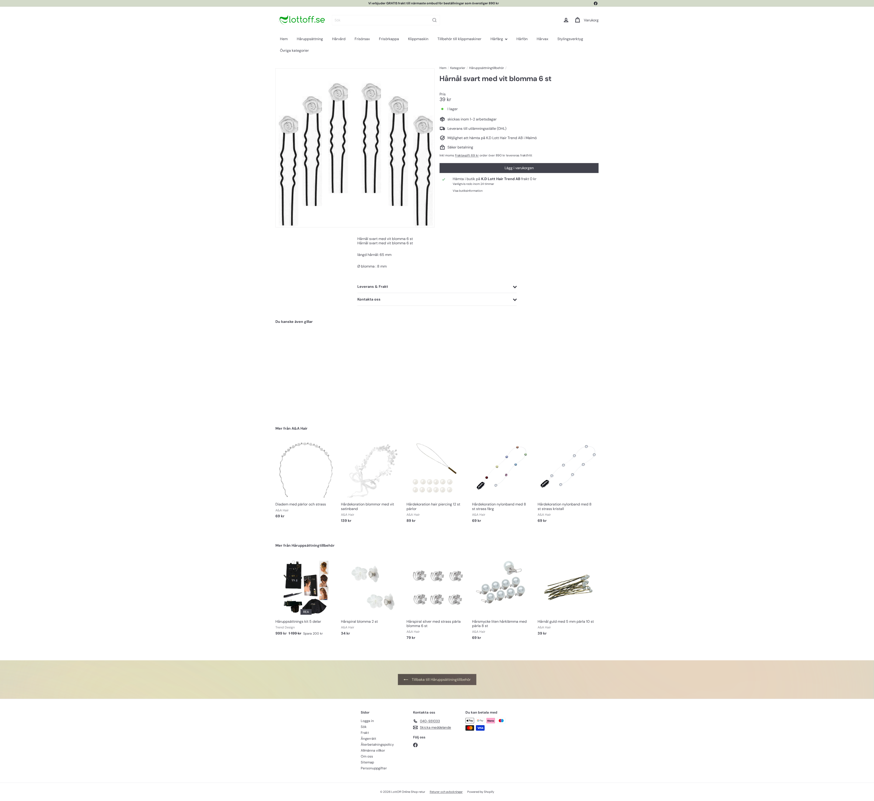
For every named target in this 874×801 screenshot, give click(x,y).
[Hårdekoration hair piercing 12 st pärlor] (437, 483)
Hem (284, 39)
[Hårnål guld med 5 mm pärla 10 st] (568, 598)
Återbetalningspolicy (377, 744)
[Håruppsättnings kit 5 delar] (305, 598)
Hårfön (522, 39)
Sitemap (367, 762)
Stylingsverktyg (570, 39)
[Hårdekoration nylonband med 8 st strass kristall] (568, 483)
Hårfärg (497, 39)
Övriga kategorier (294, 51)
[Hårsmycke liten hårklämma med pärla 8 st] (502, 600)
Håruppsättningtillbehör (486, 68)
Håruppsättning (310, 39)
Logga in (367, 721)
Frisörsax (362, 39)
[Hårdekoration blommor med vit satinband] (371, 483)
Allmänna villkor (373, 750)
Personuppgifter (374, 768)
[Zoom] (355, 148)
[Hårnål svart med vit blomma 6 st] (300, 371)
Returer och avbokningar (446, 792)
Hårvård (339, 39)
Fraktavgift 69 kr (467, 155)
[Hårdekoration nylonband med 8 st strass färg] (502, 483)
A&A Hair (299, 428)
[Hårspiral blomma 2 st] (371, 598)
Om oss (367, 756)
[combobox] (382, 20)
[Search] (430, 20)
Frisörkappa (389, 39)
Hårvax (542, 39)
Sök (364, 726)
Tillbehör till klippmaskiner (459, 39)
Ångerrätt (368, 738)
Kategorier (457, 68)
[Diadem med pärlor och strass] (305, 481)
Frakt (365, 732)
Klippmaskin (418, 39)
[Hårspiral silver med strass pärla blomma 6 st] (437, 600)
